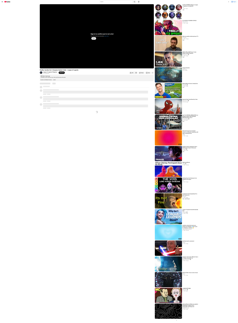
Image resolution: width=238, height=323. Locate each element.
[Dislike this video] (136, 73)
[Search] (134, 1)
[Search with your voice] (138, 1)
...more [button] (54, 79)
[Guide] (2, 1)
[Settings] (228, 1)
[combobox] (116, 1)
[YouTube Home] (7, 1)
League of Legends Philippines (50, 72)
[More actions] (152, 73)
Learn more (106, 36)
